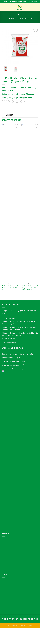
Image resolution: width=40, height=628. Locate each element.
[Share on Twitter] (11, 101)
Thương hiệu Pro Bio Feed (20, 18)
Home (20, 14)
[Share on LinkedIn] (23, 101)
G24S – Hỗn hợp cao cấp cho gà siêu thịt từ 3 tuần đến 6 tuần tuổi (30, 287)
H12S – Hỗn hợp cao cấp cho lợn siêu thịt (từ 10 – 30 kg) (10, 287)
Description (10, 115)
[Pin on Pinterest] (19, 101)
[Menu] (3, 6)
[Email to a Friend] (15, 101)
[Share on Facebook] (7, 101)
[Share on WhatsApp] (3, 101)
